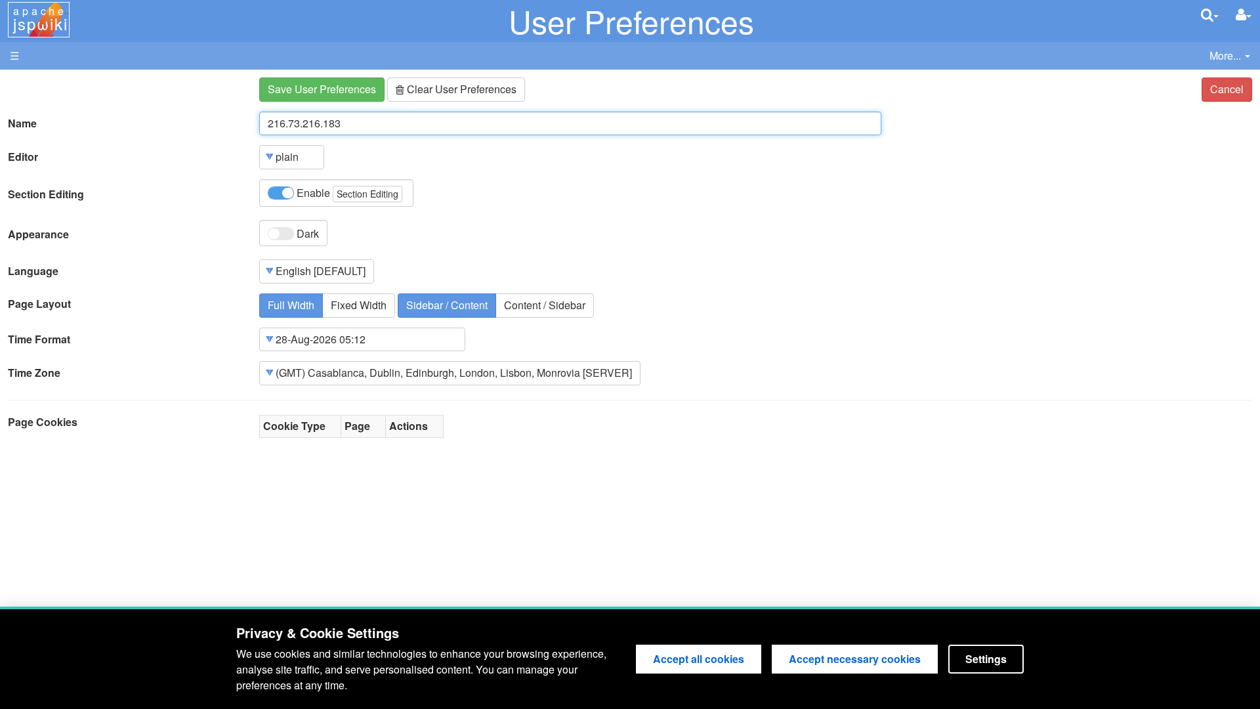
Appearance (38, 234)
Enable (346, 192)
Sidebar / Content (447, 304)
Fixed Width (359, 304)
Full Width (291, 304)
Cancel (1227, 89)
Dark (306, 233)
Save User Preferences (322, 89)
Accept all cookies (698, 658)
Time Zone (34, 373)
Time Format (39, 339)
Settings (986, 658)
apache (40, 19)
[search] (1209, 15)
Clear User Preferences (460, 89)
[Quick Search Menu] (1209, 15)
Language (33, 271)
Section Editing (46, 194)
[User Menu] (1243, 15)
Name (22, 123)
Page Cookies (42, 422)
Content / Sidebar (544, 304)
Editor (23, 157)
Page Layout (39, 304)
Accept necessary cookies (855, 658)
